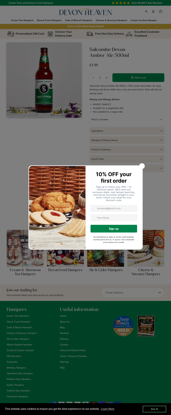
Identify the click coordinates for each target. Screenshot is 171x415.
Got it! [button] (154, 409)
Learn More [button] (107, 408)
